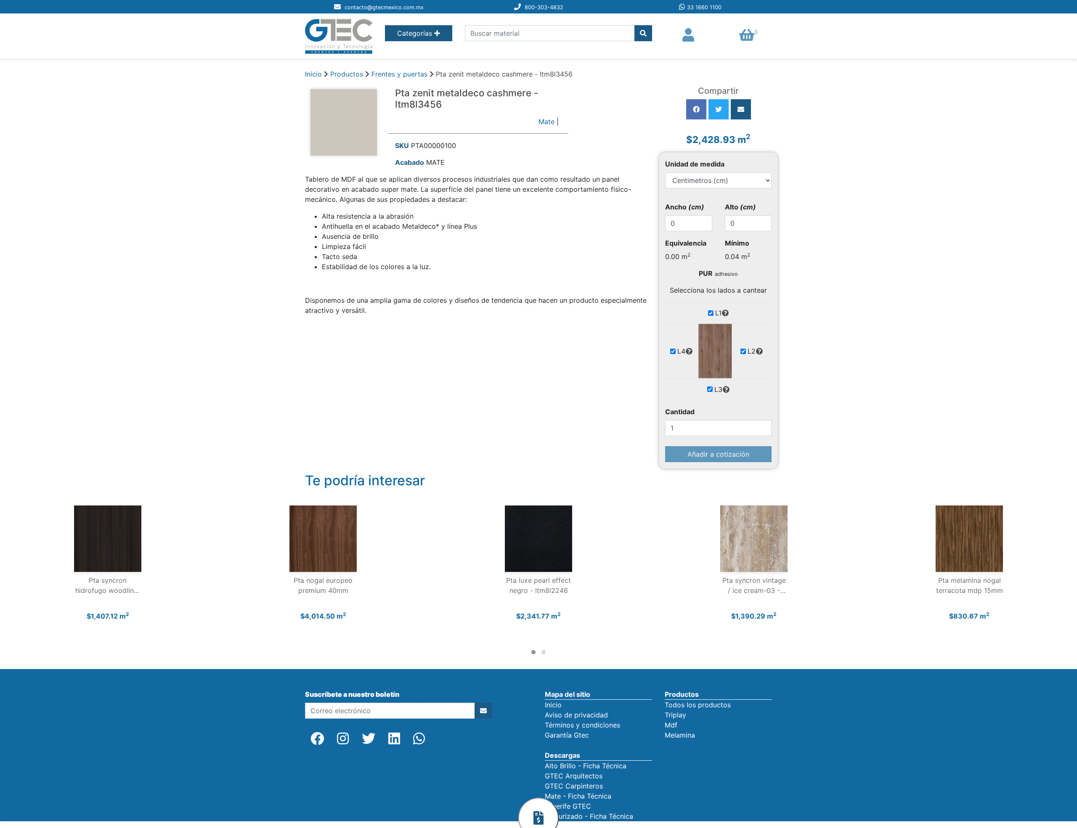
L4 (681, 351)
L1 (718, 313)
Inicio (313, 74)
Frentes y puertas (400, 74)
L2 (752, 351)
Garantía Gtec (567, 735)
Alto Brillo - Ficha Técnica (585, 766)
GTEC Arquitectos (573, 776)
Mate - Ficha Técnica (578, 796)
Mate (546, 121)
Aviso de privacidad (576, 715)
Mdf (671, 725)
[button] (533, 652)
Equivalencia (685, 243)
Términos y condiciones (582, 725)
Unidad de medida (694, 164)
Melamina (680, 735)
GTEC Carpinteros (574, 786)
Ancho (684, 207)
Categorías (415, 33)
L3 (718, 389)
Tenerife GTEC (568, 806)
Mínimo (737, 243)
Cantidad (680, 411)
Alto (740, 207)
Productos (346, 74)
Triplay (675, 715)
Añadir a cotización (718, 454)
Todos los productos (698, 705)
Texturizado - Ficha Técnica (589, 816)
